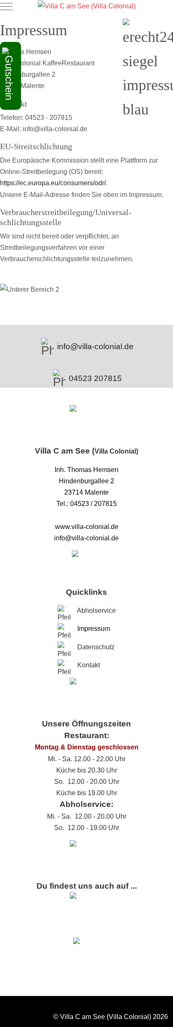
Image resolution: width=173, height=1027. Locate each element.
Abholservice (96, 610)
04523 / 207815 (93, 503)
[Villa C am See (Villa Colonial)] (87, 6)
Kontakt (88, 665)
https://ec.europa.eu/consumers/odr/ (53, 183)
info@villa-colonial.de (95, 346)
